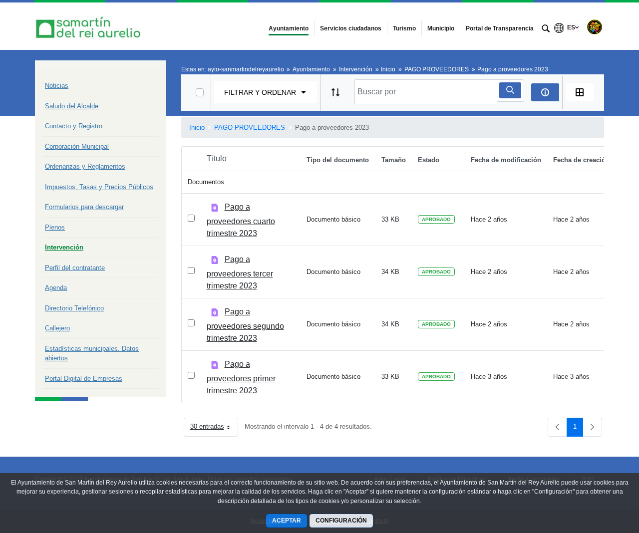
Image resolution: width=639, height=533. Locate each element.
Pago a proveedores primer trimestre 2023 (241, 377)
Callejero (57, 328)
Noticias (56, 85)
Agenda (56, 287)
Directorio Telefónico (74, 308)
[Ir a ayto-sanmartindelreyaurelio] (90, 26)
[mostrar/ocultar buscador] (545, 29)
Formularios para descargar (84, 207)
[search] (510, 90)
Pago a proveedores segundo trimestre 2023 (245, 324)
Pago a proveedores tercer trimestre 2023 (240, 272)
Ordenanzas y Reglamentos (85, 166)
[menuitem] (288, 28)
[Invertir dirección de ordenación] (335, 92)
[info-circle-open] (545, 92)
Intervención (64, 247)
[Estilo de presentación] (580, 92)
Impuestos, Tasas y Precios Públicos (99, 187)
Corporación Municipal (77, 146)
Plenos (55, 227)
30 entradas (214, 428)
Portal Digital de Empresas (83, 378)
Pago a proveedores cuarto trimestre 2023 (241, 220)
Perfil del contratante (75, 267)
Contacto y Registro (73, 126)
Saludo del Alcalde (71, 106)
